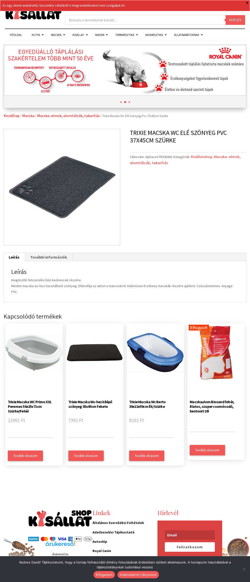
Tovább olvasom (25, 455)
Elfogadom (104, 575)
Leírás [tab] (14, 257)
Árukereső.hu (60, 554)
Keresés (235, 20)
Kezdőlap (12, 115)
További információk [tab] (48, 257)
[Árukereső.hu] (60, 546)
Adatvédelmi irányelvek (138, 575)
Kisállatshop (201, 156)
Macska (28, 115)
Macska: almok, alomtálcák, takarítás (68, 115)
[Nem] (243, 569)
